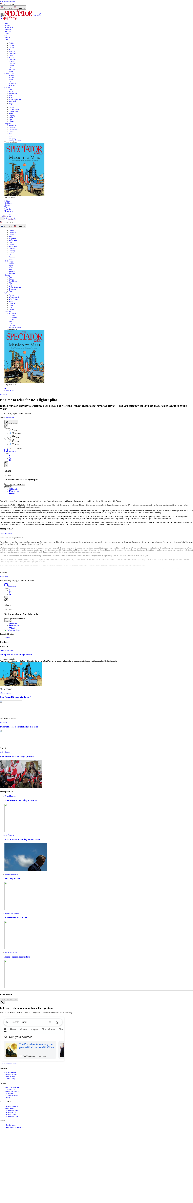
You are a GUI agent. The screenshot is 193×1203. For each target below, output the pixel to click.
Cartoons (12, 138)
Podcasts (7, 29)
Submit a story (9, 1077)
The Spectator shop (11, 1110)
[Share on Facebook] (10, 456)
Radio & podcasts (15, 100)
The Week (12, 126)
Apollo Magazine (10, 1108)
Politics (11, 43)
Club (6, 35)
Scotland (12, 85)
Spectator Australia (11, 1106)
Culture (11, 47)
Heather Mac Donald (11, 913)
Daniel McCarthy (10, 952)
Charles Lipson (5, 693)
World (11, 79)
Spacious (19, 448)
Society (11, 77)
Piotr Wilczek (4, 752)
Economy (12, 83)
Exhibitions (13, 93)
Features (12, 128)
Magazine (12, 51)
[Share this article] (6, 462)
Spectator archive (10, 1112)
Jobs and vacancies (11, 1095)
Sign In (35, 15)
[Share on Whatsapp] (10, 460)
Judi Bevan (4, 577)
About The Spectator (11, 1087)
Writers (6, 25)
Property (12, 116)
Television (12, 102)
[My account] (40, 15)
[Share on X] (10, 458)
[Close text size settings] (6, 425)
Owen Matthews (6, 533)
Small (16, 430)
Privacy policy (9, 1089)
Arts (10, 89)
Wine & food (13, 112)
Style (11, 120)
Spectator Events (10, 1114)
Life (5, 106)
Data (10, 81)
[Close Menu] (2, 218)
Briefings (7, 31)
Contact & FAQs (10, 1072)
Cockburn (12, 45)
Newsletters (8, 27)
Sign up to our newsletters (13, 1127)
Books (11, 91)
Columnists (13, 130)
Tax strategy (8, 1093)
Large (18, 437)
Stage (11, 104)
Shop (6, 39)
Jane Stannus (9, 835)
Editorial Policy (9, 1079)
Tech (10, 49)
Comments (12, 452)
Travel (11, 114)
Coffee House (9, 73)
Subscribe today (10, 1125)
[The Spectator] (19, 15)
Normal (17, 444)
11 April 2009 (9, 417)
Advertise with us (10, 1075)
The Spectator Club (11, 1116)
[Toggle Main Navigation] (2, 14)
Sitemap (7, 1097)
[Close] (2, 1002)
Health (11, 122)
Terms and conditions (12, 1091)
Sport (11, 118)
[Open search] (1, 216)
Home (6, 23)
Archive (7, 37)
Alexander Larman (11, 874)
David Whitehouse (6, 650)
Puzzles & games (15, 140)
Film (10, 95)
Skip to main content (7, 1)
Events (6, 33)
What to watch (14, 110)
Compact (17, 441)
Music (11, 98)
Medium (18, 433)
